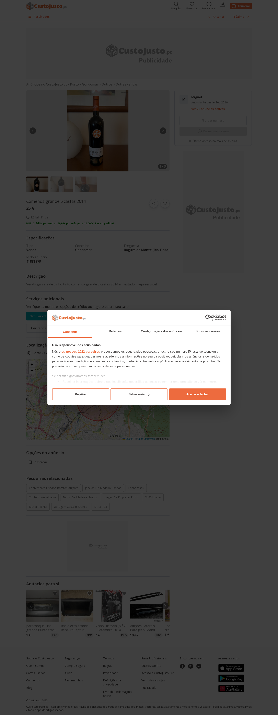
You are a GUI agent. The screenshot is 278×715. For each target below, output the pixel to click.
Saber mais (137, 394)
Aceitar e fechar (197, 394)
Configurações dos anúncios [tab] (161, 331)
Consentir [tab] (70, 331)
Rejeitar (80, 394)
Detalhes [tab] (115, 331)
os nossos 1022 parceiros (80, 351)
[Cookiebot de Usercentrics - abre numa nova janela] (208, 318)
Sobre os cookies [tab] (208, 331)
